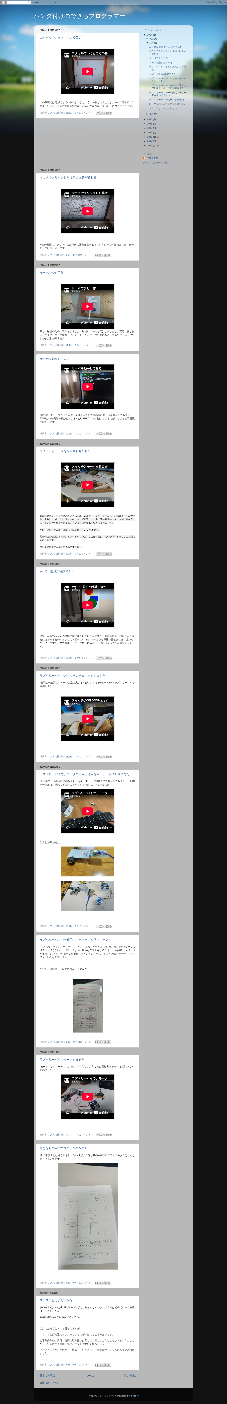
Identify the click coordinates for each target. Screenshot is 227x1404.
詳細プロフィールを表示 (156, 162)
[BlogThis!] (101, 113)
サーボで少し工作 (52, 272)
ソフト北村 (152, 158)
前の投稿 (129, 1375)
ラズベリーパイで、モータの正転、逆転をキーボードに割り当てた (84, 774)
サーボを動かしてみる (55, 359)
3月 (152, 38)
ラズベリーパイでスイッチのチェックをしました (73, 675)
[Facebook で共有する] (107, 113)
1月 (152, 114)
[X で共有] (104, 113)
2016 (150, 132)
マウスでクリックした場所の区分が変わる (68, 177)
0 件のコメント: (83, 113)
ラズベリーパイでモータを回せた (62, 1059)
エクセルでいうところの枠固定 (61, 37)
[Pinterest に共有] (110, 113)
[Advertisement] (88, 143)
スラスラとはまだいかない (58, 1300)
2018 (150, 123)
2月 (152, 43)
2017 (150, 128)
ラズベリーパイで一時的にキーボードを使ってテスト (76, 939)
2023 (150, 119)
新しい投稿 (47, 1375)
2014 (150, 141)
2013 (150, 145)
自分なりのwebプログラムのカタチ (63, 1148)
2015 (150, 137)
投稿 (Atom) (52, 1382)
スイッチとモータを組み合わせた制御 (65, 451)
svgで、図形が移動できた (57, 571)
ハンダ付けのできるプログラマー (80, 15)
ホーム (89, 1375)
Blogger (134, 1396)
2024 (150, 35)
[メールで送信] (98, 113)
